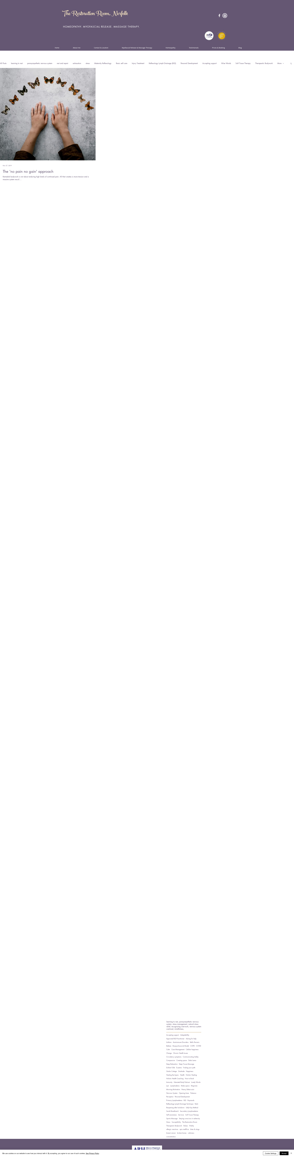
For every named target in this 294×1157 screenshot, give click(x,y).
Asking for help (191, 1039)
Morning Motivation (173, 1089)
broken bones (182, 1133)
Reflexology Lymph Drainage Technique (179, 1104)
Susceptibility (176, 1122)
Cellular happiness (192, 1049)
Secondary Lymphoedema (189, 1111)
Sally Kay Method (192, 1107)
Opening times (184, 1093)
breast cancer (171, 1133)
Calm (168, 1049)
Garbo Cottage (171, 1071)
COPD (192, 1046)
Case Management (177, 1049)
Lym (167, 1086)
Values (185, 1126)
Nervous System (172, 1093)
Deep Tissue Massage (186, 1064)
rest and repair (62, 63)
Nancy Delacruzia (187, 1089)
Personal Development (182, 1097)
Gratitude (181, 1071)
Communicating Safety (190, 1057)
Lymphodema (175, 1086)
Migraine (194, 1086)
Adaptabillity (184, 1035)
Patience (193, 1093)
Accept (284, 1153)
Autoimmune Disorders (181, 1042)
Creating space (181, 1060)
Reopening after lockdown (175, 1107)
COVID (198, 1046)
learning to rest (17, 63)
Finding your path (189, 1067)
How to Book (189, 1078)
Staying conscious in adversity (189, 1118)
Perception (169, 1097)
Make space (185, 1086)
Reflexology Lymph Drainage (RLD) (162, 63)
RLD (185, 1100)
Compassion (170, 1060)
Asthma (168, 1042)
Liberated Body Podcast (182, 1082)
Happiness (189, 1071)
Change (169, 1053)
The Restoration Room (189, 1122)
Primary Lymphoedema (174, 1100)
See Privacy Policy (92, 1153)
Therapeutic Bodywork (174, 1126)
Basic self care (121, 63)
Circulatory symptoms (173, 1057)
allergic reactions (172, 1129)
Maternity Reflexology (102, 63)
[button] (291, 63)
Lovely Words (196, 1082)
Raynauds (191, 1100)
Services (181, 1115)
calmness (191, 1133)
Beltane (168, 1046)
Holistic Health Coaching (175, 1078)
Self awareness (171, 1115)
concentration (171, 1137)
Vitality (191, 1126)
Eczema (179, 1067)
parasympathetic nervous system (39, 63)
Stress (168, 1122)
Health (182, 1075)
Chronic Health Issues (180, 1053)
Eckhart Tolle (170, 1067)
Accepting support (172, 1035)
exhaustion (77, 63)
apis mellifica (184, 1129)
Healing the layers (172, 1075)
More (279, 63)
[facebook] (219, 15)
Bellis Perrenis (194, 1042)
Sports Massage (172, 1118)
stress (88, 63)
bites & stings (194, 1129)
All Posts (3, 63)
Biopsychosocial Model (181, 1046)
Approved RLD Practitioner (175, 1039)
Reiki (196, 1104)
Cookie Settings (270, 1153)
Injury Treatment (138, 63)
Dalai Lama (192, 1060)
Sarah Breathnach (172, 1111)
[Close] (291, 1153)
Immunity (169, 1082)
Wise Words (226, 63)
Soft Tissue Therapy (192, 1115)
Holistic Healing (191, 1075)
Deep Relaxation (172, 1064)
